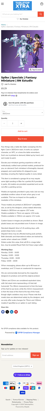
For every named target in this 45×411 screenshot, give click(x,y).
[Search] (41, 14)
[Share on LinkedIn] (11, 312)
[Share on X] (7, 312)
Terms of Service (18, 400)
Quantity (4, 118)
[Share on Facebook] (3, 312)
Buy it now (22, 139)
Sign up (35, 355)
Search (8, 400)
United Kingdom (21, 366)
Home (3, 25)
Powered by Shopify (22, 407)
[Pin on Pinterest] (16, 312)
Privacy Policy (28, 402)
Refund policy (16, 402)
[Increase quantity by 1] (21, 123)
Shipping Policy (31, 400)
